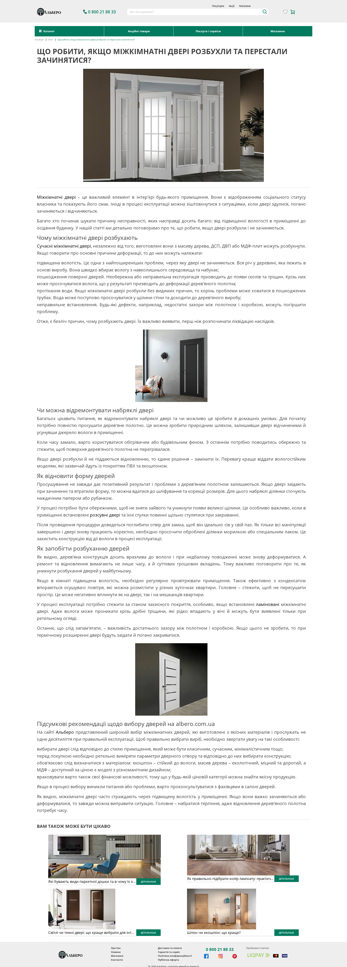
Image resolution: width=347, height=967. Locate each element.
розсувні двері (105, 515)
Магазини (244, 6)
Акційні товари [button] (139, 31)
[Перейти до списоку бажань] (285, 12)
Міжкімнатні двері (56, 197)
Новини (116, 952)
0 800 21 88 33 (220, 949)
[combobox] (198, 11)
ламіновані (267, 604)
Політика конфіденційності (175, 955)
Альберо (65, 732)
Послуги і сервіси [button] (208, 31)
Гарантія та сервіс (169, 952)
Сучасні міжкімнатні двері (64, 246)
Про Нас (116, 948)
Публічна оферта (168, 959)
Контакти (117, 959)
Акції (231, 6)
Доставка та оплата (170, 948)
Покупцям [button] (218, 6)
